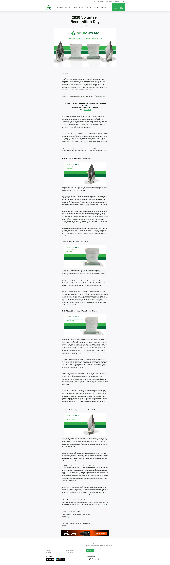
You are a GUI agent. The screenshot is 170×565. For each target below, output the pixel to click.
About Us (48, 548)
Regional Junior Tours (69, 552)
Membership (104, 7)
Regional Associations (69, 550)
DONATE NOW (117, 1)
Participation (60, 7)
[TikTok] (96, 559)
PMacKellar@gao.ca (67, 527)
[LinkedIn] (99, 559)
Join (94, 1)
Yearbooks (48, 552)
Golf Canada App (68, 548)
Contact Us (100, 1)
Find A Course (109, 1)
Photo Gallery (49, 550)
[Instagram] (90, 559)
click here (87, 110)
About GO (96, 7)
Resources (88, 7)
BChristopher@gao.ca (67, 518)
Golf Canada (67, 546)
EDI (123, 1)
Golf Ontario (49, 543)
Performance (68, 7)
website (104, 504)
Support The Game (78, 7)
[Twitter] (93, 559)
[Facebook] (87, 559)
